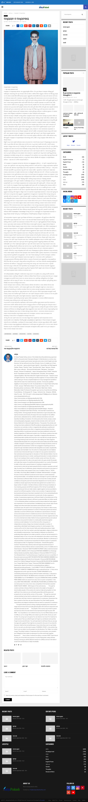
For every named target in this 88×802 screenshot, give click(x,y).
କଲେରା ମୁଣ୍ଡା (66, 27)
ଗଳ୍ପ (64, 179)
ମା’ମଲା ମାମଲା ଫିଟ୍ (52, 348)
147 (76, 97)
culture (29, 333)
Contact (74, 800)
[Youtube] (73, 792)
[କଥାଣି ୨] (67, 246)
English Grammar (68, 159)
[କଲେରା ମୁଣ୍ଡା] (67, 216)
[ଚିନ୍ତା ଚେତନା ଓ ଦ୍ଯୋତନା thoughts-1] (73, 84)
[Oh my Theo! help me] (79, 122)
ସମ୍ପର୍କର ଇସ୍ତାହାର (45, 666)
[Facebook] (68, 788)
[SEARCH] (82, 14)
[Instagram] (78, 788)
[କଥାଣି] (67, 256)
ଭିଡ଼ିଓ (64, 184)
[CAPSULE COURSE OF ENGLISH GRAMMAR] (68, 108)
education (35, 333)
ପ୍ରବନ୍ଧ (5, 15)
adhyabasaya (8, 333)
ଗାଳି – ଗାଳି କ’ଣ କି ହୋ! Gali (78, 114)
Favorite (78, 145)
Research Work (67, 169)
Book (64, 157)
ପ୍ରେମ (5, 666)
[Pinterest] (82, 788)
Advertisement (67, 800)
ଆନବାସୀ (65, 34)
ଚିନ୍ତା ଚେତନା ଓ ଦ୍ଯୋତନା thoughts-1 (71, 94)
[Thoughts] (68, 122)
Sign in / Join (30, 2)
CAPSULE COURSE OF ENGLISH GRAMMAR (67, 114)
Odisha (83, 800)
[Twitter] (73, 788)
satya (6, 21)
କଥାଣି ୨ (65, 38)
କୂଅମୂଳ (65, 31)
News (64, 164)
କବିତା (64, 177)
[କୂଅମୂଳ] (67, 226)
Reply (68, 145)
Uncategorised (67, 174)
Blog (50, 800)
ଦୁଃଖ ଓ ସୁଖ (25, 666)
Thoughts (66, 128)
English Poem (67, 162)
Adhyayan (15, 333)
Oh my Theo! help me (79, 128)
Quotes (65, 167)
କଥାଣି (64, 42)
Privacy (60, 800)
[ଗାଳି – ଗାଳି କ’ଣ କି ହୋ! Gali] (79, 108)
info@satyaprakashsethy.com (37, 789)
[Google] (68, 792)
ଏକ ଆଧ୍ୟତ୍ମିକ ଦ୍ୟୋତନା (12, 348)
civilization (22, 333)
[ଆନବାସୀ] (67, 235)
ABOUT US (54, 800)
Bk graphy (42, 800)
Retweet (73, 145)
